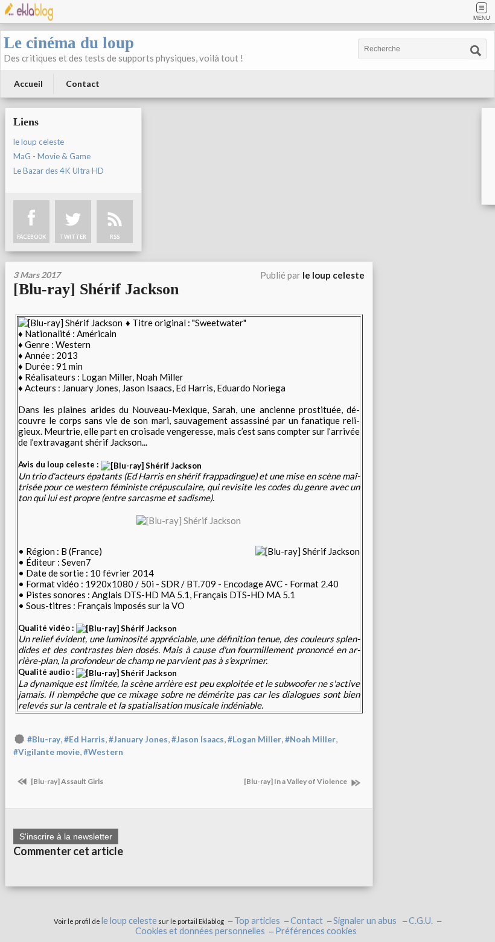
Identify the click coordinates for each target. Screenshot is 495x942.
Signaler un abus (365, 920)
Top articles (257, 920)
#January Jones (138, 739)
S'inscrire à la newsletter (65, 836)
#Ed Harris (84, 739)
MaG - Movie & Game (52, 156)
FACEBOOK (31, 236)
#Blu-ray (43, 739)
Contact (83, 83)
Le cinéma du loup (69, 43)
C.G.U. (421, 920)
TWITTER (73, 236)
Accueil (28, 83)
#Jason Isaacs (197, 739)
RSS (115, 236)
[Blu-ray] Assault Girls (66, 781)
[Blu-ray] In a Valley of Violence (296, 781)
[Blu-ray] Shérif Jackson (96, 289)
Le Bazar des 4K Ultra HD (58, 170)
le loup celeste (38, 142)
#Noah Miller (310, 739)
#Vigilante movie (46, 752)
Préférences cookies (316, 931)
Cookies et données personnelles (200, 931)
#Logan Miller (254, 739)
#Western (103, 752)
